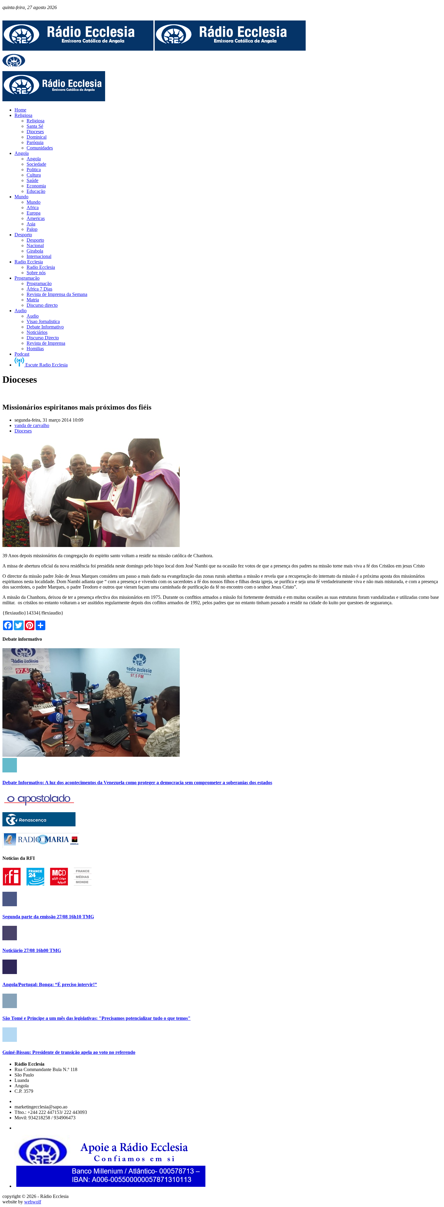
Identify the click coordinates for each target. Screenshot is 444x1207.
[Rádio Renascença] (39, 824)
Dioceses (23, 430)
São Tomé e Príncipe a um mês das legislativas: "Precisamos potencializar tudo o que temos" (96, 1018)
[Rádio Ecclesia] (77, 49)
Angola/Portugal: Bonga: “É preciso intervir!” (49, 984)
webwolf (32, 1201)
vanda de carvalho (31, 425)
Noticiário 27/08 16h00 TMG (31, 950)
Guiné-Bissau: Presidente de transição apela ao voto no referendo (68, 1052)
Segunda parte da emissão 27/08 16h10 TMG (48, 916)
